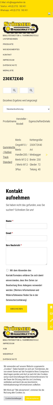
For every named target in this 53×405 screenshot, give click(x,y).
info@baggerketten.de (15, 2)
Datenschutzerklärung (16, 300)
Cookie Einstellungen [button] (13, 398)
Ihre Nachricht (14, 245)
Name (9, 221)
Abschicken (16, 309)
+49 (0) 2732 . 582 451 (17, 6)
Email (9, 233)
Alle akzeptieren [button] (32, 398)
